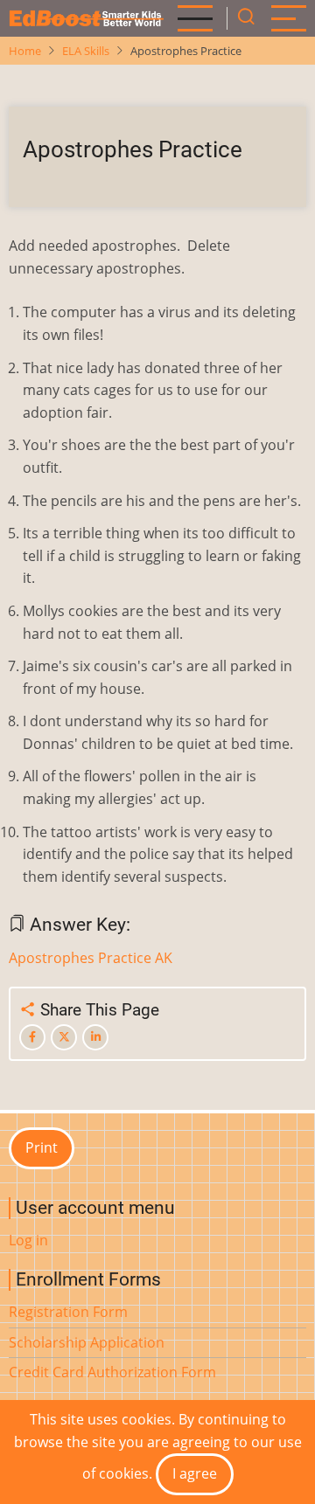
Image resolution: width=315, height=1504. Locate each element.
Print (41, 1147)
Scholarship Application (86, 1342)
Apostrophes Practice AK (90, 957)
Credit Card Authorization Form (112, 1372)
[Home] (86, 19)
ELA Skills (85, 51)
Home (25, 51)
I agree (194, 1473)
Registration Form (68, 1311)
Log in (28, 1240)
